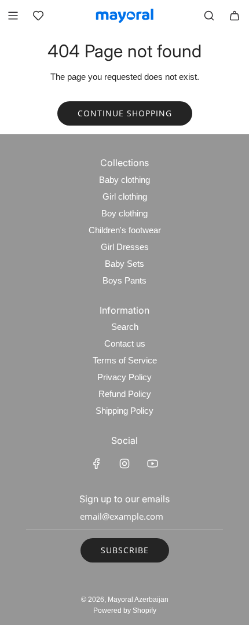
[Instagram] (124, 463)
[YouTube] (152, 463)
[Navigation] (12, 15)
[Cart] (234, 15)
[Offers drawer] (38, 15)
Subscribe (125, 550)
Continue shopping (125, 113)
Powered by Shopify (124, 610)
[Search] (209, 15)
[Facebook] (96, 463)
